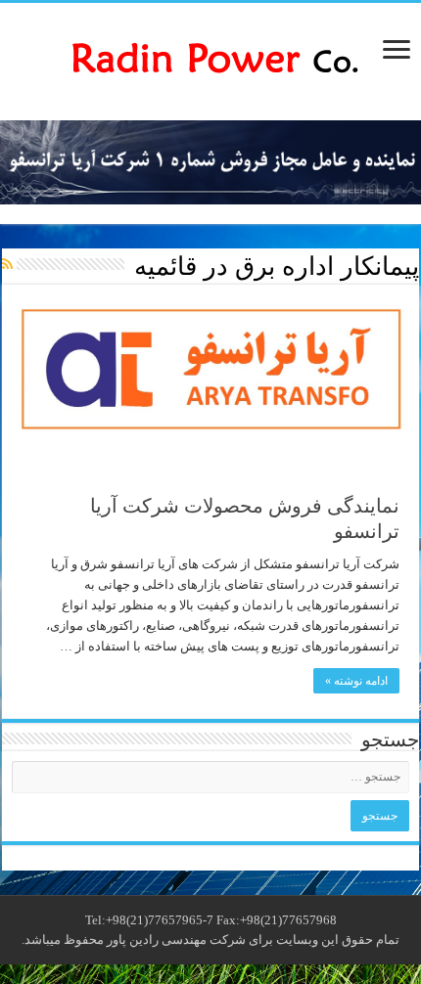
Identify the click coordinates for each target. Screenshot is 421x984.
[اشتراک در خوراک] (7, 265)
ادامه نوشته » (356, 681)
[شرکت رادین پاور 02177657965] (210, 57)
